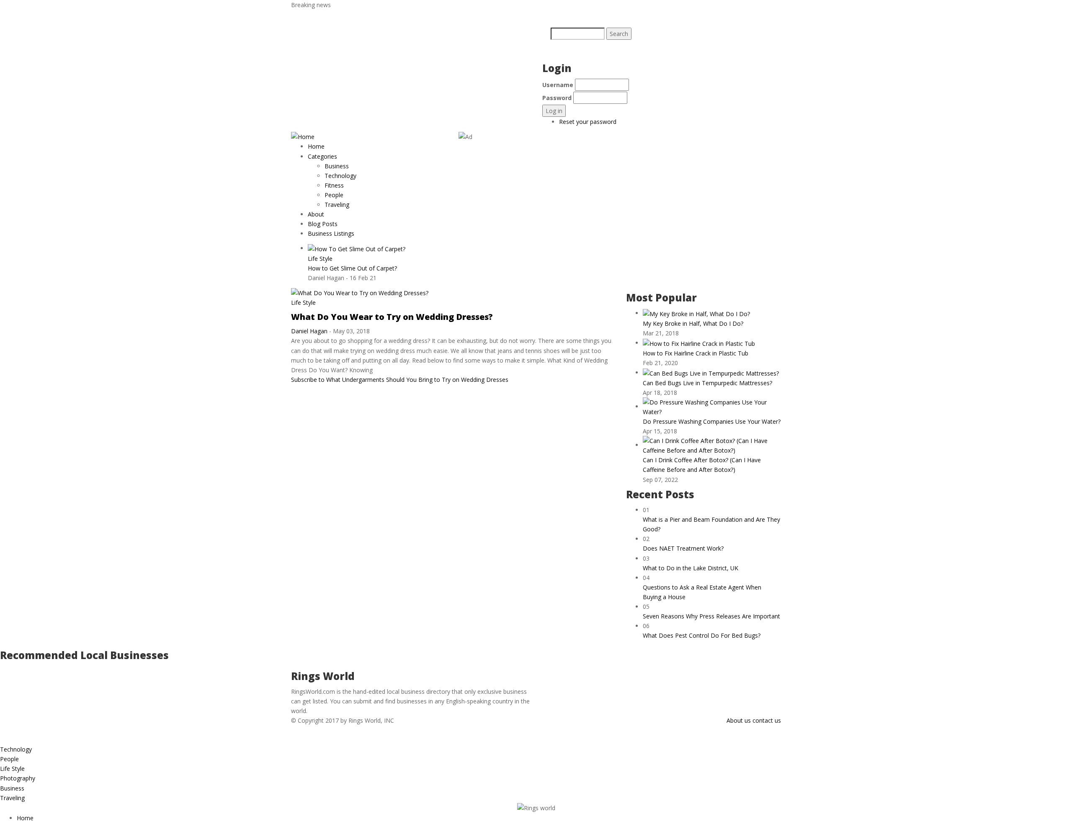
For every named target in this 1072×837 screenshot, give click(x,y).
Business (337, 166)
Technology (340, 176)
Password (557, 98)
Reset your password (587, 122)
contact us (766, 720)
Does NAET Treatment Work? (683, 548)
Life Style (320, 259)
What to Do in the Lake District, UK (690, 568)
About (316, 214)
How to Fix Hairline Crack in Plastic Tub (695, 353)
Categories (323, 156)
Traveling (337, 205)
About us (739, 720)
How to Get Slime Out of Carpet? (352, 268)
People (334, 195)
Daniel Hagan (309, 331)
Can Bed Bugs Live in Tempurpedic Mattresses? (707, 383)
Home (316, 146)
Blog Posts (323, 224)
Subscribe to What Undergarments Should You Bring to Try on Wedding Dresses (399, 380)
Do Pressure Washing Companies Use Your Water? (712, 421)
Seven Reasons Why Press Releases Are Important (711, 616)
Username (557, 85)
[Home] (302, 136)
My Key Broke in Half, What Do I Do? (693, 323)
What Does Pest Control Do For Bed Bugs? (701, 635)
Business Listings (331, 233)
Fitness (334, 185)
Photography (17, 778)
